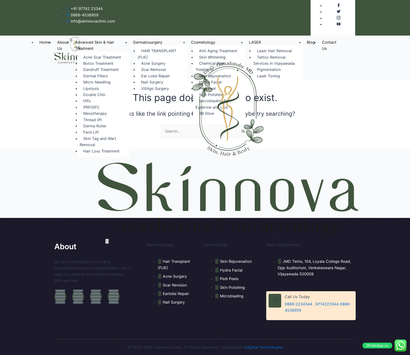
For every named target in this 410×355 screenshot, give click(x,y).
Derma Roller (95, 126)
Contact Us (329, 45)
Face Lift (91, 132)
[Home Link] (228, 148)
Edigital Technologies (263, 347)
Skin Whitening (212, 57)
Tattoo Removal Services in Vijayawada (274, 60)
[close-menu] (107, 241)
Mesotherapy (95, 113)
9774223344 (327, 304)
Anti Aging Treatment (218, 50)
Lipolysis (91, 88)
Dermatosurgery (147, 42)
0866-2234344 (298, 304)
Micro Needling (97, 82)
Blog (311, 42)
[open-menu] (349, 44)
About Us (62, 45)
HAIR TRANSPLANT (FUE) (157, 53)
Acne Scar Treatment (102, 57)
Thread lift (92, 119)
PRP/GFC (91, 107)
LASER (255, 42)
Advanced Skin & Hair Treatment (94, 45)
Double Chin (94, 94)
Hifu (87, 100)
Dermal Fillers (95, 76)
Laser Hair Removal (274, 50)
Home (44, 42)
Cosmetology (203, 42)
